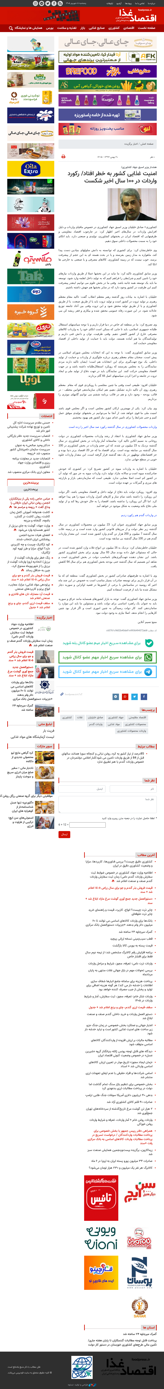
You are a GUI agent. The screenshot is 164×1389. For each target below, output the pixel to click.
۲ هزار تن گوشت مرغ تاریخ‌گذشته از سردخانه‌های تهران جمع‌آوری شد (119, 1110)
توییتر (47, 3)
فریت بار (48, 731)
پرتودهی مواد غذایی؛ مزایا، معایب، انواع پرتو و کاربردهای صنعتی (29, 586)
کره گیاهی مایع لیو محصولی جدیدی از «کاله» (22, 757)
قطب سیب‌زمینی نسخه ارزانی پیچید (131, 938)
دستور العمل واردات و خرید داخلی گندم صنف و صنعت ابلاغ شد (119, 1016)
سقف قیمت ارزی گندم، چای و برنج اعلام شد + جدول (29, 605)
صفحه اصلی (147, 144)
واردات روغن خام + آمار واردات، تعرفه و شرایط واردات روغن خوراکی (120, 1122)
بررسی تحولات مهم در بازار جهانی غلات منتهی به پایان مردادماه (120, 972)
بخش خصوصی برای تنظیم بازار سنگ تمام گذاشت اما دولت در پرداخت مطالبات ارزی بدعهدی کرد (120, 1086)
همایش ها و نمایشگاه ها (26, 28)
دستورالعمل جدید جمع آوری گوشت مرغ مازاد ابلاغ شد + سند (20, 671)
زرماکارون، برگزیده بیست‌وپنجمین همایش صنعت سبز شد (119, 1152)
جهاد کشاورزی (115, 717)
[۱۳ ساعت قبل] (44, 628)
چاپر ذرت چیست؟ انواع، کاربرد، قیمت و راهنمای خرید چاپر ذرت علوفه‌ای (120, 912)
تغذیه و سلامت (66, 28)
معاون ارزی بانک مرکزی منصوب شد (29, 472)
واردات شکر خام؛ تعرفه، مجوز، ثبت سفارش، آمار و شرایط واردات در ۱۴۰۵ (118, 998)
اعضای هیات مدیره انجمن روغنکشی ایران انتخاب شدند (33, 537)
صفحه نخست (146, 28)
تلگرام (41, 3)
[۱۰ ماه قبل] (44, 787)
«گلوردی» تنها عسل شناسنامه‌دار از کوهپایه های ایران (21, 807)
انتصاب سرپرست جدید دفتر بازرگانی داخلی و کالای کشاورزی (28, 438)
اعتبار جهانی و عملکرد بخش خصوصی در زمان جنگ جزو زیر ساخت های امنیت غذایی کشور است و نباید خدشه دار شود (118, 1029)
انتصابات (46, 416)
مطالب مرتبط (146, 746)
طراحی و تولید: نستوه (78, 1385)
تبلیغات (110, 3)
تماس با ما (139, 3)
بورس (49, 28)
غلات (80, 717)
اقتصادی (128, 28)
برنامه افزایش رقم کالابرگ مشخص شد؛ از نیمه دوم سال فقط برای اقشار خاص (118, 954)
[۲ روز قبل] (44, 687)
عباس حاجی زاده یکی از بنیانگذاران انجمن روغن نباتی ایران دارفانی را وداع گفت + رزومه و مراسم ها (29, 503)
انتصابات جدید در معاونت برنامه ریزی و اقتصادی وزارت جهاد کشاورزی (31, 462)
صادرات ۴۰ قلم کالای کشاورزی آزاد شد (129, 1102)
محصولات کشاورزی (135, 724)
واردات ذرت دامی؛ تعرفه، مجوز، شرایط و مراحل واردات (120, 963)
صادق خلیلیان (95, 717)
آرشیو (119, 3)
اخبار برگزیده (131, 144)
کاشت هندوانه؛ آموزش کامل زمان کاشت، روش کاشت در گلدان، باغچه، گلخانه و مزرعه (30, 516)
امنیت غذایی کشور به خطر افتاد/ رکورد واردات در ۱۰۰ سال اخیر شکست (112, 177)
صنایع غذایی (97, 28)
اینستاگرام (35, 3)
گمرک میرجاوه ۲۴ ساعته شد (22, 707)
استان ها (149, 1327)
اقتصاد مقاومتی (137, 717)
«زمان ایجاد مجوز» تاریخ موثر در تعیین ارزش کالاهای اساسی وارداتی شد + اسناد (120, 1064)
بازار (82, 28)
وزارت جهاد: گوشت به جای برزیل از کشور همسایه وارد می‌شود (29, 528)
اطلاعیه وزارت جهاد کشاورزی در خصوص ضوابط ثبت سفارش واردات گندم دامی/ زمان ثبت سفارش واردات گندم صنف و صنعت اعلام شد (30, 635)
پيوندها (128, 3)
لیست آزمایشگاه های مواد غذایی (32, 737)
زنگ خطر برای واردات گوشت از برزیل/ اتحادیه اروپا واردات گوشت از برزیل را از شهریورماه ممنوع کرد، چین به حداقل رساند (28, 564)
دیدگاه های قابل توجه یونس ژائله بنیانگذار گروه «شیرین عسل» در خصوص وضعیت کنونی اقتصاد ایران (118, 1053)
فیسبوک (54, 3)
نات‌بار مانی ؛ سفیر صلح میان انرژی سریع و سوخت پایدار (20, 772)
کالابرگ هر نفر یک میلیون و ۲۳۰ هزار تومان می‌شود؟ (120, 1167)
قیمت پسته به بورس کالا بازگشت (132, 945)
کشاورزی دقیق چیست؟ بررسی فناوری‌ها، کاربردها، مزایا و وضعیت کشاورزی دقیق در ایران (119, 863)
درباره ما (151, 3)
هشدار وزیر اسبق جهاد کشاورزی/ (139, 167)
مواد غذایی (114, 724)
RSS (60, 3)
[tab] (30, 482)
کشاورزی (114, 28)
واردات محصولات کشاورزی (131, 731)
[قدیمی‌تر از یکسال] (44, 807)
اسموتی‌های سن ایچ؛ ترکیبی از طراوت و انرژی (20, 822)
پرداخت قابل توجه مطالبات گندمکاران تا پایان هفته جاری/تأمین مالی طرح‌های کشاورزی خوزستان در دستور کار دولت (122, 1342)
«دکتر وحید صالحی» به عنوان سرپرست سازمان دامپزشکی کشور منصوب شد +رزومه (30, 449)
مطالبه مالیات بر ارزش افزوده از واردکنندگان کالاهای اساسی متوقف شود (121, 1042)
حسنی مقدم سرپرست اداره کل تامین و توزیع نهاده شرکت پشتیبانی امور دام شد (28, 426)
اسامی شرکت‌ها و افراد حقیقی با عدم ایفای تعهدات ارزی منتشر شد (119, 1075)
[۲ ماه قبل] (44, 757)
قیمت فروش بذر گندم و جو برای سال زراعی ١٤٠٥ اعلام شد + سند (30, 577)
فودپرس (133, 15)
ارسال (64, 834)
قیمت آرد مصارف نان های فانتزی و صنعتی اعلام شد (29, 596)
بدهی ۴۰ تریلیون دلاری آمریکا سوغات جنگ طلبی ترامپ (118, 1095)
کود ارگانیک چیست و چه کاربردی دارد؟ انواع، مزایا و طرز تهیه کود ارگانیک (30, 548)
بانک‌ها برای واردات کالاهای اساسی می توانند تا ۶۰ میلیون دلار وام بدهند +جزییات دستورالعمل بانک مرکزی (32, 691)
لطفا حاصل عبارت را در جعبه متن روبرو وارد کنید (129, 819)
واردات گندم (95, 724)
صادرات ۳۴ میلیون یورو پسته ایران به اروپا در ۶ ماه (121, 1161)
